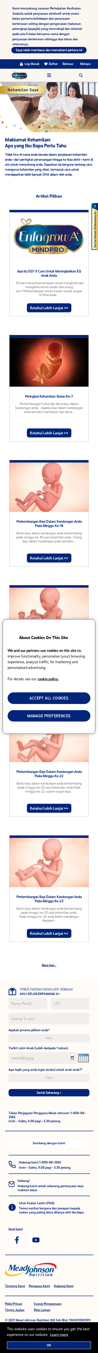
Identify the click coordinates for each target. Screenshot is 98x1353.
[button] (81, 75)
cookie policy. (48, 678)
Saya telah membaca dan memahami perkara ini (49, 50)
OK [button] (49, 1345)
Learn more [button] (59, 1334)
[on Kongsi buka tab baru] (17, 1239)
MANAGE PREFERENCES (49, 715)
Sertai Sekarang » (49, 1092)
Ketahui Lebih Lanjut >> (49, 307)
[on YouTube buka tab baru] (36, 1239)
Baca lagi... (49, 965)
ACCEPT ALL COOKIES (48, 698)
